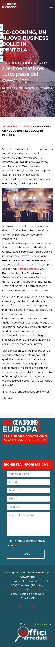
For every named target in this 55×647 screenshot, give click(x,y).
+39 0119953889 (16, 589)
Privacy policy (27, 607)
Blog (16, 126)
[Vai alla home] (10, 7)
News (25, 92)
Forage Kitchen (27, 268)
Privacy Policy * (22, 545)
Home (6, 126)
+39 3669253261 (40, 589)
